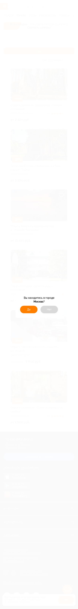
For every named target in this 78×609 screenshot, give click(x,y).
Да (28, 309)
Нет (49, 309)
